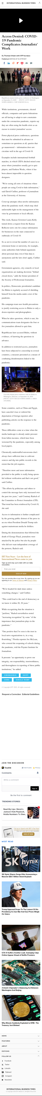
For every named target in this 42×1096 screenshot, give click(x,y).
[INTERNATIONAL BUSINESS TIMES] (21, 3)
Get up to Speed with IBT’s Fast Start (26, 828)
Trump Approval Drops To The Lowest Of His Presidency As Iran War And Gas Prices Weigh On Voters (20, 911)
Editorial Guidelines (30, 694)
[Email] (26, 63)
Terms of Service (18, 580)
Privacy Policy (32, 580)
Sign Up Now (28, 834)
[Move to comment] (31, 63)
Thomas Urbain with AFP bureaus (17, 56)
